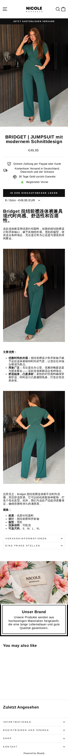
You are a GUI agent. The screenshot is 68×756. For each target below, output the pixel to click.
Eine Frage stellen (22, 545)
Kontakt (10, 746)
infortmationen (17, 722)
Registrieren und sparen (26, 730)
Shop (7, 738)
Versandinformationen (26, 538)
